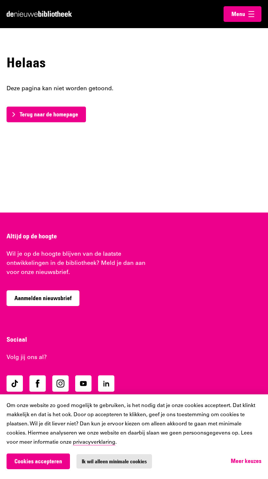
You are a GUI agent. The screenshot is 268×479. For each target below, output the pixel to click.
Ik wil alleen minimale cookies (114, 461)
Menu (246, 14)
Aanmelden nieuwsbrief (43, 298)
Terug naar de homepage (49, 114)
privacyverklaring (94, 442)
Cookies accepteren (38, 461)
